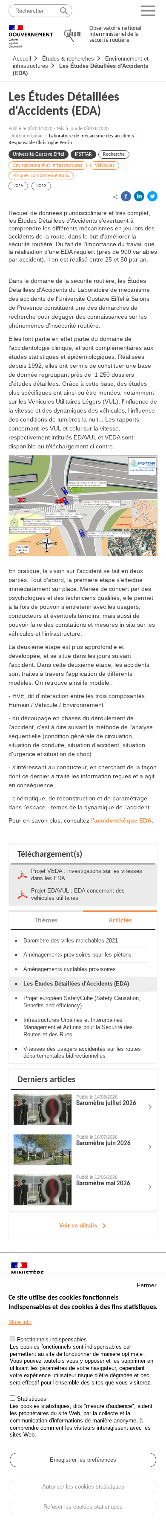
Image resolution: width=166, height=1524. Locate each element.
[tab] (46, 920)
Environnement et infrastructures (47, 165)
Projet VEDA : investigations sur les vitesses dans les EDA (86, 874)
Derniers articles (46, 1080)
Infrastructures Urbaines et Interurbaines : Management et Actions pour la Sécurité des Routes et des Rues (78, 1027)
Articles (120, 920)
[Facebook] (126, 196)
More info (20, 1322)
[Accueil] (31, 32)
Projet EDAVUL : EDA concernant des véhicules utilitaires (78, 894)
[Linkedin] (139, 196)
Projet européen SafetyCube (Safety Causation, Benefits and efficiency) (81, 1002)
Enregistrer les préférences (83, 1460)
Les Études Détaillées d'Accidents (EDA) (64, 104)
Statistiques (31, 1399)
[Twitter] (152, 196)
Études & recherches (68, 58)
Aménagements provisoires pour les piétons (77, 954)
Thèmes (46, 920)
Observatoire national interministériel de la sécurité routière (115, 34)
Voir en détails (78, 1225)
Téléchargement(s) (49, 854)
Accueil (22, 58)
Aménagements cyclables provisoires (69, 969)
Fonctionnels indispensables (52, 1339)
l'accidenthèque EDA (121, 820)
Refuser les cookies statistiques (83, 1507)
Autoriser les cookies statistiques (83, 1486)
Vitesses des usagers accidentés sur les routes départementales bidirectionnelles (82, 1052)
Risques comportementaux (41, 175)
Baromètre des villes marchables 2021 (70, 940)
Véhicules (104, 165)
